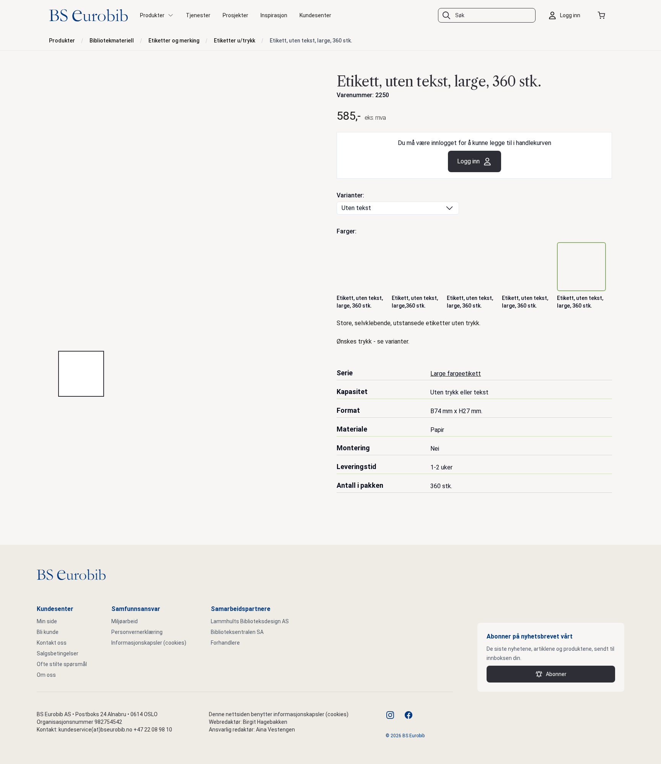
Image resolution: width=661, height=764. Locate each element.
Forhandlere (225, 643)
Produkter (62, 40)
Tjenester (198, 15)
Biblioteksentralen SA (237, 632)
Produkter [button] (152, 15)
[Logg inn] (566, 15)
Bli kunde (48, 632)
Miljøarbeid (124, 621)
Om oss (46, 675)
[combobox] (487, 15)
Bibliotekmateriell (112, 40)
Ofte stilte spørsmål (62, 664)
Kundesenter (315, 15)
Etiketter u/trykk (234, 40)
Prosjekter (235, 15)
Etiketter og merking (173, 40)
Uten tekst (356, 208)
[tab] (81, 373)
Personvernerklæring (137, 632)
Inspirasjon (273, 15)
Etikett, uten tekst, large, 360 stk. (311, 40)
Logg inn (468, 161)
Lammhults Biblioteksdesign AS (250, 621)
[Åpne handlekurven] (603, 15)
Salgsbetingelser (57, 653)
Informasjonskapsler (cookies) (148, 643)
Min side (47, 621)
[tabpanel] (186, 207)
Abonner (556, 674)
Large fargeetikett (455, 373)
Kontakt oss (52, 643)
